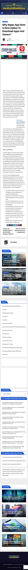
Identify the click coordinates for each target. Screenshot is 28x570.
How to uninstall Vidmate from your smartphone (20, 230)
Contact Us (5, 316)
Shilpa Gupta (15, 264)
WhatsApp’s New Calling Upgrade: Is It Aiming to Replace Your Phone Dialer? (12, 528)
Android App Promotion (7, 313)
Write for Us (5, 354)
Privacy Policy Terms (7, 340)
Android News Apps (7, 539)
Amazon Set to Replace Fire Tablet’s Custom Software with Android (13, 543)
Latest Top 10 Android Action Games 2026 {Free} (13, 326)
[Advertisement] (14, 75)
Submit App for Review (7, 344)
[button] (23, 13)
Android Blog (22, 564)
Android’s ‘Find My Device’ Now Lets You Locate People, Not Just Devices (13, 290)
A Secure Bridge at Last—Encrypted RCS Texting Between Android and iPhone (13, 262)
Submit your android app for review (14, 567)
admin (10, 38)
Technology (5, 21)
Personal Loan (5, 333)
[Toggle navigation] (13, 13)
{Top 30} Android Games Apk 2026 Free (11, 306)
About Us (4, 309)
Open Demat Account (7, 330)
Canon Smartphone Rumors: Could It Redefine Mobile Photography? (13, 513)
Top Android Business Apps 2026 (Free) (11, 351)
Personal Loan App (6, 337)
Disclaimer (4, 320)
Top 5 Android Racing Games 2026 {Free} (12, 347)
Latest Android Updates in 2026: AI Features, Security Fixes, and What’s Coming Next (14, 498)
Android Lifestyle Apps (8, 524)
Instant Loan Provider (7, 323)
